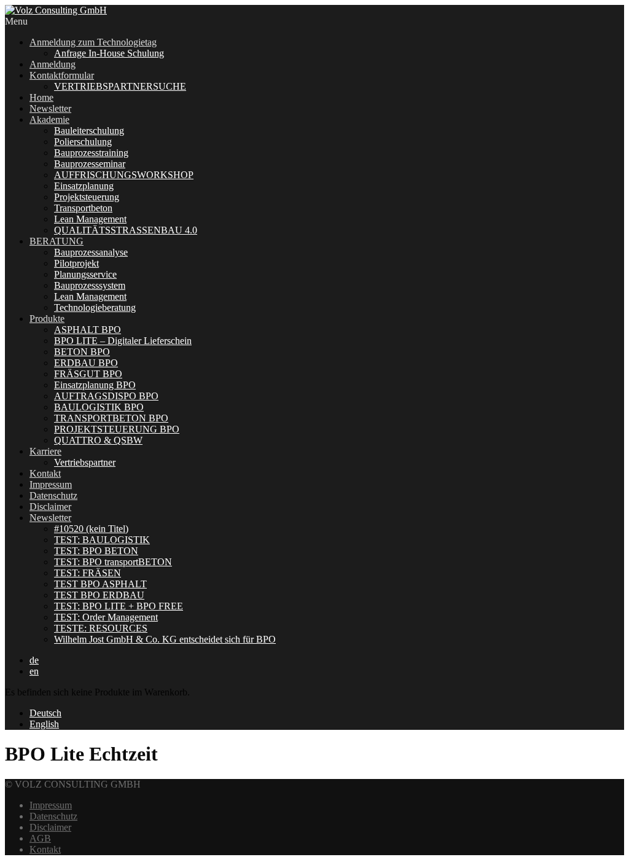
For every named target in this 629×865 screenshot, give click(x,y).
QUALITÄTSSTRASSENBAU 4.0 (125, 230)
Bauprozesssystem (89, 285)
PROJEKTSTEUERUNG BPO (116, 429)
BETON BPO (82, 351)
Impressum (50, 484)
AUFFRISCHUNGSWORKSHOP (123, 175)
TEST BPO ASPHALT (100, 584)
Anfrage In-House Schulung (109, 53)
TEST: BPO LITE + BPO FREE (118, 606)
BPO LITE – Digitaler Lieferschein (123, 340)
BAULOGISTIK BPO (99, 407)
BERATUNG (56, 241)
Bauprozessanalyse (91, 252)
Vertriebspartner (84, 462)
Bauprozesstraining (91, 152)
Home (41, 97)
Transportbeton (83, 208)
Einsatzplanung (84, 186)
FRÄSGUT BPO (88, 374)
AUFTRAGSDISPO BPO (106, 396)
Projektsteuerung (86, 197)
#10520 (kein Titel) (91, 528)
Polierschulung (83, 141)
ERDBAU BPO (86, 363)
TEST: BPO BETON (96, 551)
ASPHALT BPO (87, 329)
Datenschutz (53, 495)
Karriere (45, 451)
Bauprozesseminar (89, 164)
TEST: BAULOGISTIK (102, 539)
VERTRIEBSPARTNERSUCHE (120, 86)
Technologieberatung (95, 307)
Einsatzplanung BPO (95, 385)
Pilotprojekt (76, 263)
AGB (40, 838)
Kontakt (45, 473)
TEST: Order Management (106, 617)
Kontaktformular (61, 75)
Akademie (49, 119)
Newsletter (50, 108)
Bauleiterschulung (89, 130)
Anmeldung (52, 64)
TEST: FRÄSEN (87, 573)
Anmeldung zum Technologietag (93, 42)
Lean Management (90, 219)
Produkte (46, 318)
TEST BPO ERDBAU (99, 595)
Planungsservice (85, 274)
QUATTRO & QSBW (98, 440)
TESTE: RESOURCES (100, 628)
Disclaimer (50, 506)
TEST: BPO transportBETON (113, 562)
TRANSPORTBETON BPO (111, 418)
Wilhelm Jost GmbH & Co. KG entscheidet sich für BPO (165, 639)
